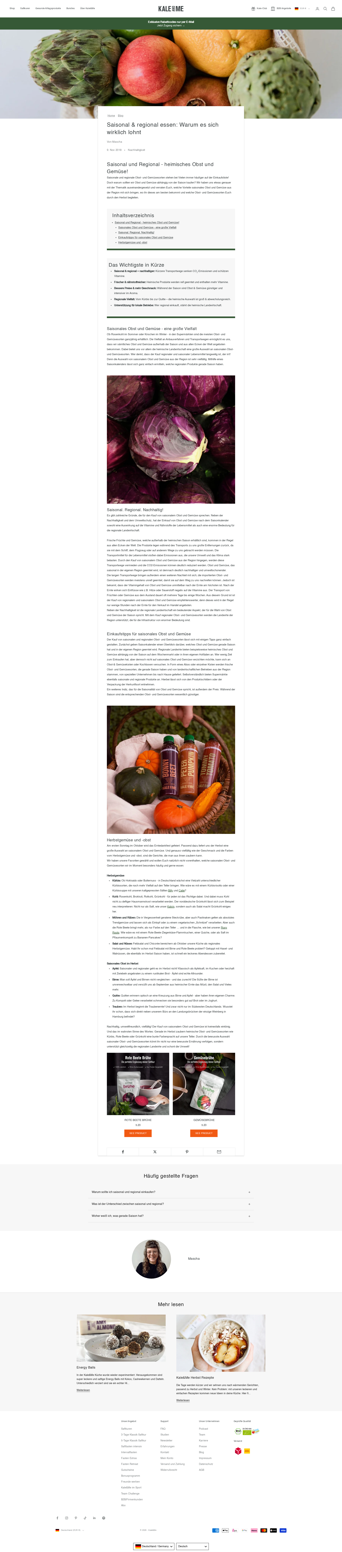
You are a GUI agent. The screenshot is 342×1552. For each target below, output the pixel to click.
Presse (203, 1446)
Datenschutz (206, 1464)
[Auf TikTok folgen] (85, 1518)
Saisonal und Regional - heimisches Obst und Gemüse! (147, 222)
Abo (123, 1505)
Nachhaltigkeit (136, 150)
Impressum (205, 1458)
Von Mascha (114, 142)
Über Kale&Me (87, 8)
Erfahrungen (167, 1446)
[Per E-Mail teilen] (219, 1152)
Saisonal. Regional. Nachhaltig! (136, 232)
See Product (137, 1133)
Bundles (70, 8)
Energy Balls (86, 1367)
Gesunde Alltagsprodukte (48, 8)
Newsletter (166, 1440)
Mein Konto (166, 1458)
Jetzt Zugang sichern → (171, 25)
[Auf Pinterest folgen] (76, 1518)
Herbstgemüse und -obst (132, 242)
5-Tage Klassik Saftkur (133, 1440)
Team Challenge (130, 1494)
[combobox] (153, 1546)
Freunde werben (130, 1482)
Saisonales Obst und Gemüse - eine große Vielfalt (147, 227)
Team (202, 1435)
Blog (120, 115)
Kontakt (164, 1452)
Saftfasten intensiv (131, 1446)
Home (111, 115)
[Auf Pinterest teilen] (187, 1152)
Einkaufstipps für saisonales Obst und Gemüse (145, 237)
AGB (201, 1470)
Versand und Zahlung (172, 1464)
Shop (12, 8)
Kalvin (170, 906)
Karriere (203, 1440)
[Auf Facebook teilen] (123, 1152)
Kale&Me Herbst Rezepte (195, 1377)
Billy (170, 890)
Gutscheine (127, 1470)
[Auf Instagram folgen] (66, 1518)
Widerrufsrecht (168, 1470)
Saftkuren (25, 8)
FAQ (162, 1429)
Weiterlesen (83, 1390)
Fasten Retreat (129, 1464)
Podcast (203, 1429)
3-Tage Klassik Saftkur (133, 1435)
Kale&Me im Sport (131, 1487)
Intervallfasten (129, 1452)
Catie (182, 890)
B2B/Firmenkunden (132, 1499)
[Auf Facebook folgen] (57, 1518)
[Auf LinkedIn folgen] (94, 1518)
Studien (164, 1435)
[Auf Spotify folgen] (103, 1518)
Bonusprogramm (130, 1476)
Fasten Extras (129, 1458)
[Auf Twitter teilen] (155, 1152)
